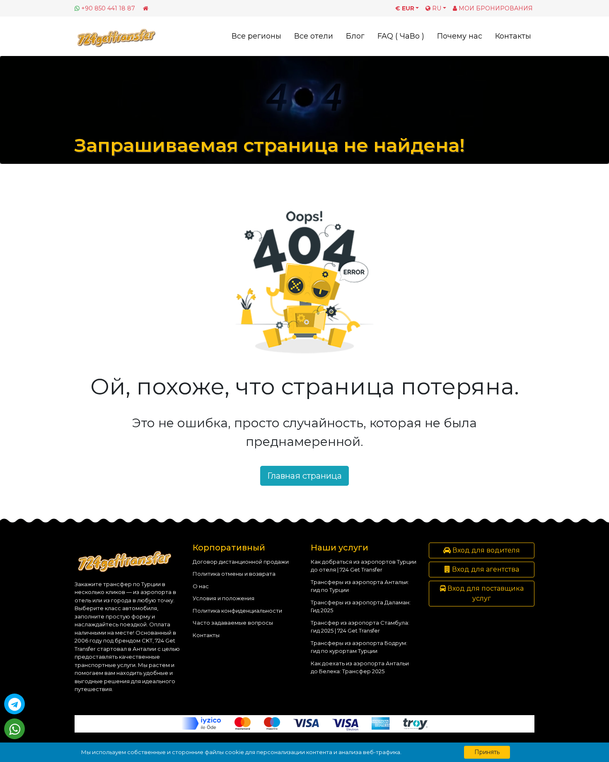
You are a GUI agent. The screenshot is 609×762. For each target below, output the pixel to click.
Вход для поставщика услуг (485, 593)
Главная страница (304, 476)
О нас (201, 586)
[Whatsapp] (14, 728)
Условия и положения (223, 598)
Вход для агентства (484, 569)
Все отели (313, 36)
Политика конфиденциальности (237, 610)
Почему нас (459, 36)
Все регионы (256, 36)
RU (435, 8)
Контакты (513, 36)
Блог (355, 36)
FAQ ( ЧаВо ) (400, 36)
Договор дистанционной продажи (241, 561)
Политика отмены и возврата (234, 573)
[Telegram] (14, 704)
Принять (487, 752)
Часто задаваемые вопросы (233, 622)
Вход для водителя (485, 550)
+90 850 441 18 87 (108, 8)
